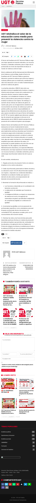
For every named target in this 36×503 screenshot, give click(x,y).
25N (6, 234)
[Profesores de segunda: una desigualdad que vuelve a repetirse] (26, 312)
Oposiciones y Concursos (7, 435)
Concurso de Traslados (7, 449)
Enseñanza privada (6, 439)
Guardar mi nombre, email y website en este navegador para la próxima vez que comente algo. (17, 365)
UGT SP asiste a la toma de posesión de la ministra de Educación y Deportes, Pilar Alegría (9, 269)
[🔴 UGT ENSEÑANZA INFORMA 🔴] (9, 383)
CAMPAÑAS (4, 30)
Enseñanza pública (6, 431)
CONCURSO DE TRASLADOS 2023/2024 (28, 267)
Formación (4, 446)
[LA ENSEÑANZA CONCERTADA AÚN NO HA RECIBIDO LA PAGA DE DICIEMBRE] (10, 312)
